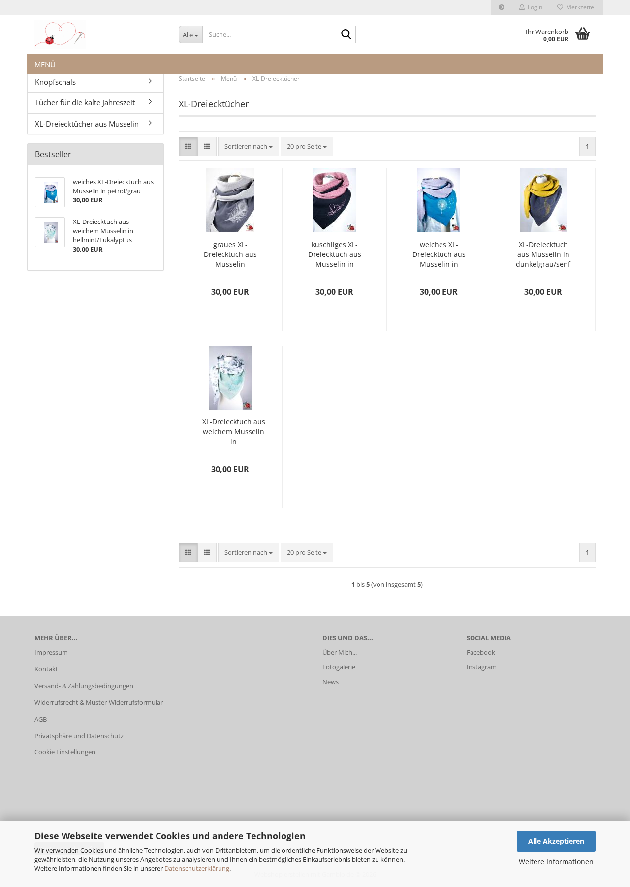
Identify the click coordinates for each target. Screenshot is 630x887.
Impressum (51, 652)
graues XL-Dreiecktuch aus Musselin (230, 254)
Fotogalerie (338, 667)
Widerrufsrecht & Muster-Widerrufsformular (98, 702)
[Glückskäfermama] (99, 34)
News (330, 681)
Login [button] (533, 7)
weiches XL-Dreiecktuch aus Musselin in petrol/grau (439, 254)
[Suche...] (346, 35)
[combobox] (248, 146)
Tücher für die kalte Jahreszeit (85, 102)
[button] (188, 146)
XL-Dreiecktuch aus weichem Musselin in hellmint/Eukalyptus (234, 431)
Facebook (482, 652)
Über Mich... (339, 652)
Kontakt (46, 669)
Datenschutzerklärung (196, 868)
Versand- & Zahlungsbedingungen (83, 685)
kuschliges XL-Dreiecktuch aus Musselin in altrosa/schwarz (334, 254)
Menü (45, 63)
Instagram (482, 667)
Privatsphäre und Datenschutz (79, 735)
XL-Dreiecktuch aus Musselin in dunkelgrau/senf (543, 254)
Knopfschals (55, 82)
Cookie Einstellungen (64, 751)
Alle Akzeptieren (556, 841)
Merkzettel (579, 7)
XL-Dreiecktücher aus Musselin (87, 123)
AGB (40, 719)
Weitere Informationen (556, 861)
